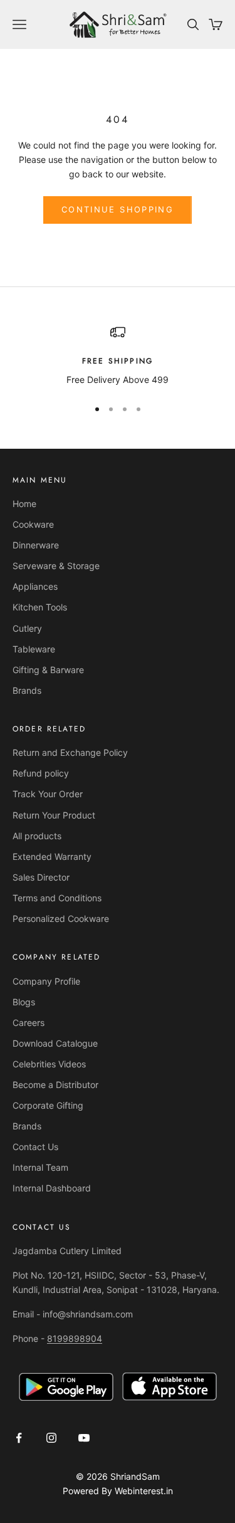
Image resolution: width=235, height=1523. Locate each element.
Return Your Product (54, 815)
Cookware (33, 524)
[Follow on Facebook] (19, 1437)
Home (24, 503)
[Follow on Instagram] (51, 1437)
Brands (27, 690)
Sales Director (41, 877)
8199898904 (74, 1338)
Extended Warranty (52, 856)
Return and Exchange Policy (70, 752)
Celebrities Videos (49, 1064)
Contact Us (35, 1146)
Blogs (24, 1002)
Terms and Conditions (57, 897)
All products (37, 835)
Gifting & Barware (48, 669)
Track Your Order (48, 793)
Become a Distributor (55, 1084)
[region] (117, 356)
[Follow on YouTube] (84, 1437)
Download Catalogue (55, 1043)
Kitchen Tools (40, 607)
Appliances (35, 586)
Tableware (34, 649)
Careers (28, 1022)
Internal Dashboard (52, 1188)
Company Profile (46, 981)
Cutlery (27, 628)
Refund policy (41, 773)
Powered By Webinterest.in (118, 1490)
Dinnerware (36, 545)
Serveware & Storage (56, 565)
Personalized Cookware (61, 918)
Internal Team (40, 1167)
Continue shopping (117, 209)
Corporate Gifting (48, 1105)
